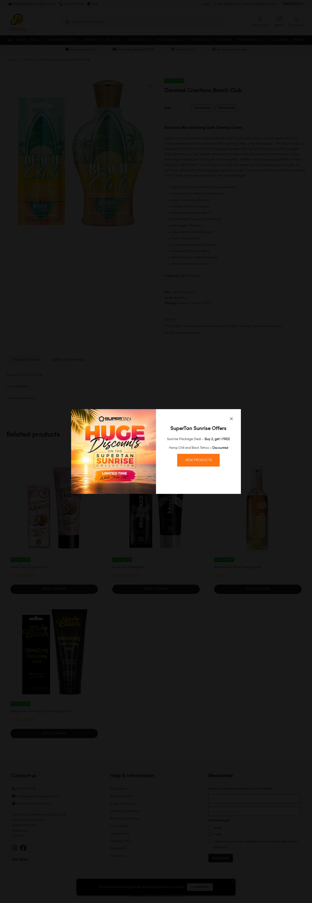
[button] (231, 418)
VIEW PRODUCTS (198, 460)
